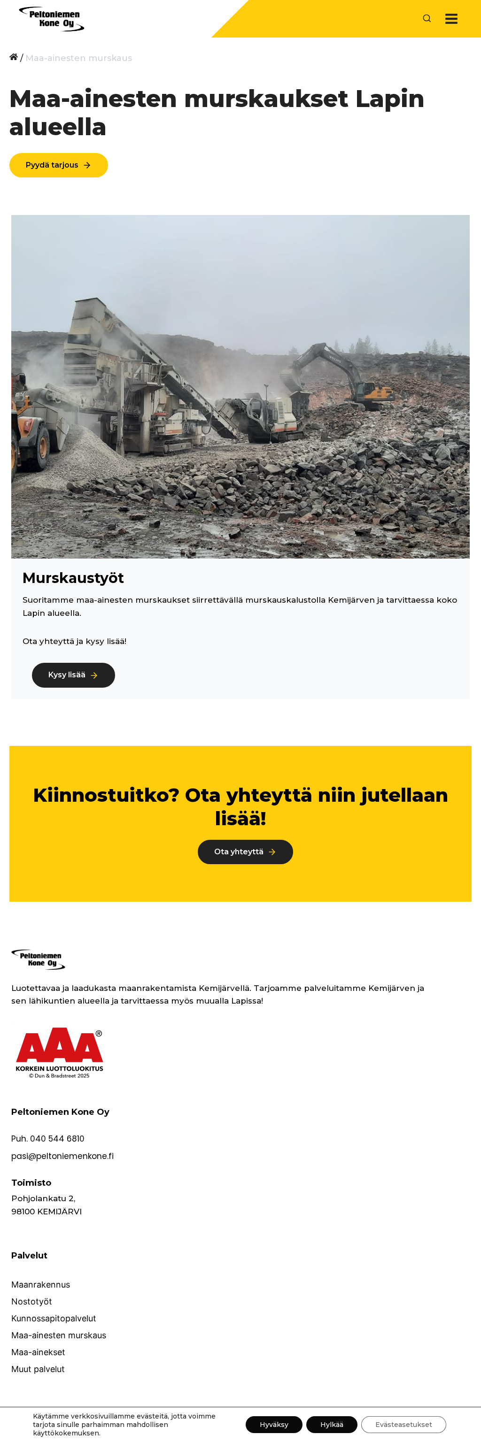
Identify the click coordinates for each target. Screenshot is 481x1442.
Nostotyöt (31, 1301)
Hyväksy (274, 1424)
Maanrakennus (40, 1284)
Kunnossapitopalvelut (53, 1318)
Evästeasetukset (403, 1424)
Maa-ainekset (38, 1352)
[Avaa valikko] (451, 18)
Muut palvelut (38, 1369)
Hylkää (331, 1424)
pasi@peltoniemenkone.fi (62, 1156)
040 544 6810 (57, 1138)
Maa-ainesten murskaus (58, 1335)
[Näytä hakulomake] (427, 19)
